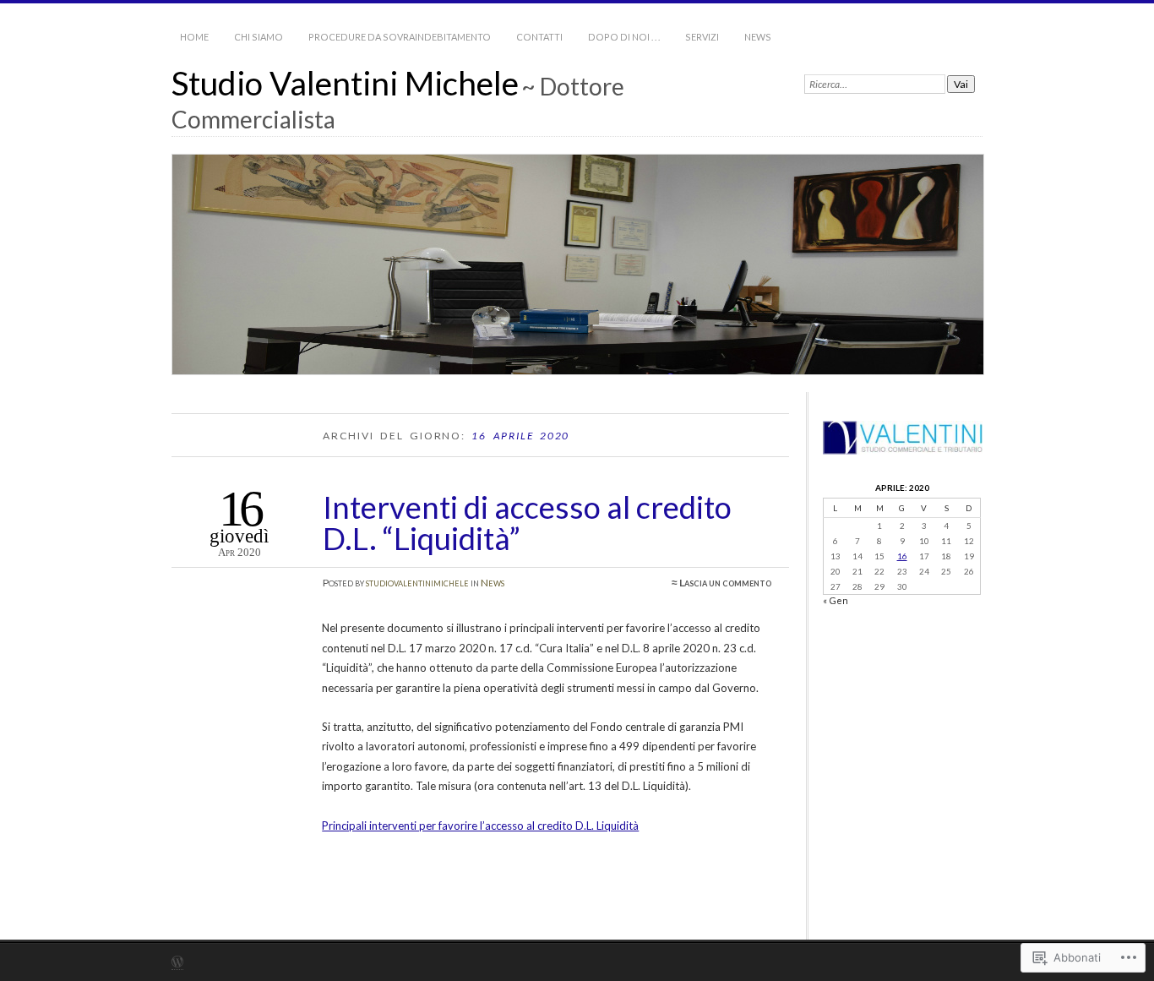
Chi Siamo (258, 36)
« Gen (835, 600)
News (757, 36)
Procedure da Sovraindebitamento (399, 36)
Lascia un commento (725, 582)
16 (902, 556)
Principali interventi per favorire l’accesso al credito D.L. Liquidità (480, 825)
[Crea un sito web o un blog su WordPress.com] (177, 963)
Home (194, 36)
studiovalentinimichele (417, 582)
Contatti (539, 36)
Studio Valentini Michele (345, 82)
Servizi (702, 36)
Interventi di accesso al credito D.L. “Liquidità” (527, 522)
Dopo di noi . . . (624, 36)
